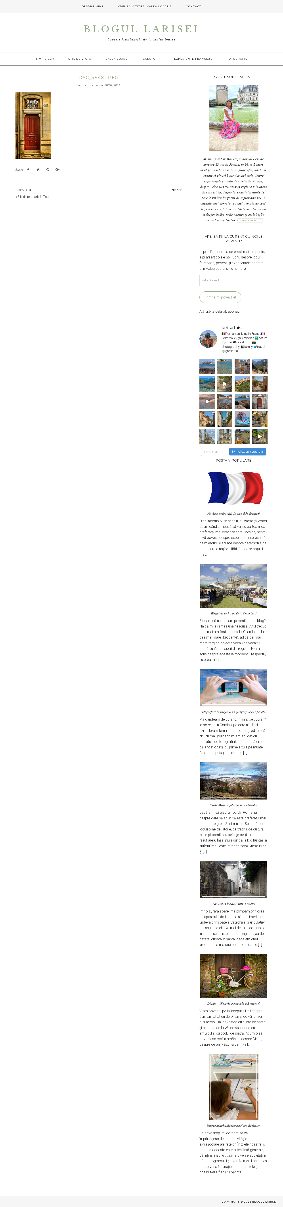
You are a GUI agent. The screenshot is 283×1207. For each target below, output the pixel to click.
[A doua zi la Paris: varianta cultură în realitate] (207, 436)
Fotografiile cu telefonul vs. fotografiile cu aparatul (233, 712)
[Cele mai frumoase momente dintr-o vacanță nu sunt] (242, 401)
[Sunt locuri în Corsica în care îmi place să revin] (260, 383)
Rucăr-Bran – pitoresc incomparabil (233, 805)
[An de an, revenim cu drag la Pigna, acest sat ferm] (242, 383)
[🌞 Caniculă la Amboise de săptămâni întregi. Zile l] (207, 419)
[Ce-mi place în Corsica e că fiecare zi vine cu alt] (207, 401)
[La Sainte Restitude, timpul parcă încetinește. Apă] (207, 383)
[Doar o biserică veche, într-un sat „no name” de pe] (260, 401)
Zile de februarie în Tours (34, 197)
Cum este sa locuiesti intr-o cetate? (234, 904)
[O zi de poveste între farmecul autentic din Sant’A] (224, 383)
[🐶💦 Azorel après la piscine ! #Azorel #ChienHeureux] (242, 419)
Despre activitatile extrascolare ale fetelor (233, 1125)
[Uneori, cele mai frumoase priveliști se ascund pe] (224, 419)
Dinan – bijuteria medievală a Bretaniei (233, 1003)
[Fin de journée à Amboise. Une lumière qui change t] (260, 419)
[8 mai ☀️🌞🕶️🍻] (242, 436)
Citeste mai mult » (250, 220)
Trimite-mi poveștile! (220, 297)
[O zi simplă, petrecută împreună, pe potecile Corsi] (260, 366)
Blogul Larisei (141, 29)
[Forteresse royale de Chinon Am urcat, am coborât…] (260, 436)
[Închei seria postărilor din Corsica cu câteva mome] (207, 366)
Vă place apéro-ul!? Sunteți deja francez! (233, 513)
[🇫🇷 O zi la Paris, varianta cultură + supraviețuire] (224, 436)
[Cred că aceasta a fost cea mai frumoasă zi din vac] (224, 366)
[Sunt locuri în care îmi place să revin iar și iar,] (242, 366)
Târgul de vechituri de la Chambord (233, 613)
